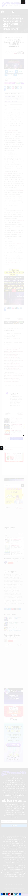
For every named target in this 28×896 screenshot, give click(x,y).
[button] (23, 436)
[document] (14, 448)
